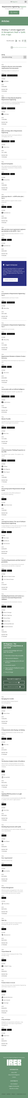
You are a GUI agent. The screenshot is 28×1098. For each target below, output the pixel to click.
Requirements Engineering (14, 7)
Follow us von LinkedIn (13, 682)
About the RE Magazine (14, 1074)
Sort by (3, 54)
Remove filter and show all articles (19, 47)
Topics (15, 12)
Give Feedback (14, 1084)
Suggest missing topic (10, 280)
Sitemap (4, 1094)
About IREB (14, 1072)
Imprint (8, 1094)
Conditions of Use (21, 1094)
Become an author (14, 1088)
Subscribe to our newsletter (13, 686)
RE (14, 2)
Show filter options (11, 40)
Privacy (13, 1094)
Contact (14, 1077)
